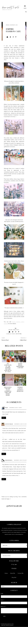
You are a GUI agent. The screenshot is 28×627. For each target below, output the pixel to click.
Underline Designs (9, 625)
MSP (6, 407)
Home (6, 573)
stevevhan (9, 424)
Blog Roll (14, 577)
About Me (12, 573)
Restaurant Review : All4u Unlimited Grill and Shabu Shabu (7, 391)
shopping (19, 333)
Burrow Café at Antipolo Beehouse (20, 389)
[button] (24, 7)
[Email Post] (15, 328)
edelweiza (8, 460)
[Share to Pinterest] (16, 37)
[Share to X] (10, 37)
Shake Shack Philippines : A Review (20, 365)
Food (13, 333)
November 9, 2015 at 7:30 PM (15, 407)
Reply (3, 417)
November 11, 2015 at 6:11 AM (20, 424)
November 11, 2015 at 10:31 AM (20, 460)
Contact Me (20, 573)
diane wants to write (9, 624)
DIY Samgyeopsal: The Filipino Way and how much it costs (8, 367)
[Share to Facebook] (13, 37)
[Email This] (7, 37)
